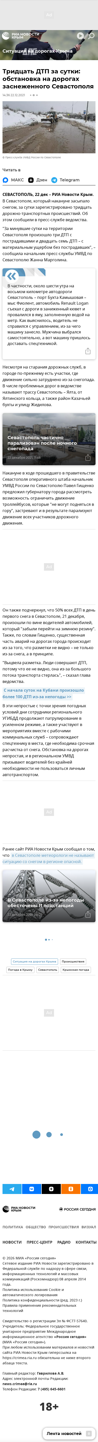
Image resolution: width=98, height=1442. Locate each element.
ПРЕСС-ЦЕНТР (39, 1243)
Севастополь (47, 970)
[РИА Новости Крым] (20, 36)
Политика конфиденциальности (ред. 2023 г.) (42, 1300)
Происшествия (73, 961)
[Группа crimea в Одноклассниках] (70, 1189)
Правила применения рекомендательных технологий (39, 1308)
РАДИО (64, 1243)
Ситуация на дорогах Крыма (34, 961)
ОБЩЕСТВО (36, 1227)
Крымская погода (76, 970)
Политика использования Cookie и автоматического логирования (33, 1292)
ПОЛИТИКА (13, 1227)
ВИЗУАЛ (88, 1227)
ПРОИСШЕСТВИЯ (63, 1227)
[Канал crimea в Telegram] (12, 1189)
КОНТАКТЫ (86, 1243)
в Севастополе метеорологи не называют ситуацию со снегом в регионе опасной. (49, 859)
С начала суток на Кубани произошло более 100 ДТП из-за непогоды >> (44, 693)
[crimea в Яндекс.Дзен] (51, 1189)
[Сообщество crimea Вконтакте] (31, 1189)
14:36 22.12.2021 (14, 95)
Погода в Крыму (20, 970)
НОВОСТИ (12, 1243)
